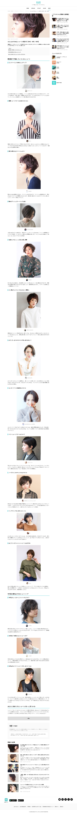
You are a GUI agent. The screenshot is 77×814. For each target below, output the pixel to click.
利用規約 (29, 806)
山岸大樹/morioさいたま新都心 (30, 424)
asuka (30, 583)
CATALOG (33, 8)
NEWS (49, 8)
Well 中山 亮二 (30, 377)
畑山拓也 (30, 191)
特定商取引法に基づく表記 (36, 806)
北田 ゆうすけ (30, 90)
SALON (44, 8)
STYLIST (39, 8)
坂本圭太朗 (30, 694)
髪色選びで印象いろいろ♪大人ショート (15, 49)
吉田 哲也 (30, 625)
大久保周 (30, 655)
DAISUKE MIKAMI (30, 229)
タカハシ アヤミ (30, 462)
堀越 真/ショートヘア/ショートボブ (30, 500)
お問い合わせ (16, 806)
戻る (29, 718)
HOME (28, 8)
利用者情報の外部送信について (48, 806)
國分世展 (30, 279)
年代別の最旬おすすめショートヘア (14, 52)
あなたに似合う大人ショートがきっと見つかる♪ (16, 54)
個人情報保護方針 (23, 806)
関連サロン (57, 806)
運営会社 (61, 806)
